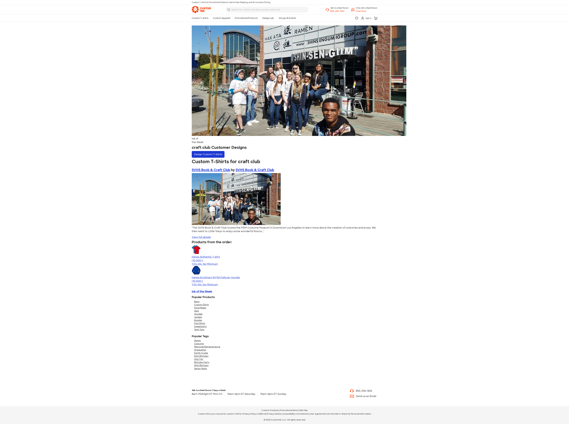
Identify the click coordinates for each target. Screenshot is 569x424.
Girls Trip (198, 359)
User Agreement (318, 414)
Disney (197, 340)
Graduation (200, 350)
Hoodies (198, 314)
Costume (199, 343)
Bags (196, 301)
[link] (201, 9)
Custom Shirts (201, 304)
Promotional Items (289, 410)
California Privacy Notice (269, 414)
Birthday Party (201, 362)
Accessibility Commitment (296, 414)
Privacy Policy (249, 414)
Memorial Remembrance (207, 346)
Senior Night (200, 368)
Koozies (198, 320)
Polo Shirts (199, 323)
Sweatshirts (200, 326)
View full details (201, 237)
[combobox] (267, 10)
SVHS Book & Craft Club (211, 170)
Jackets (198, 317)
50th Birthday (201, 356)
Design (208, 154)
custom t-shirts (234, 414)
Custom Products (270, 410)
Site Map (303, 410)
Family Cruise (201, 353)
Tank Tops (199, 329)
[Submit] (228, 10)
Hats (196, 311)
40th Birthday (201, 365)
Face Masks (200, 307)
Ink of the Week (202, 291)
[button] (366, 11)
